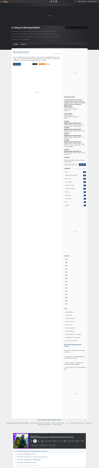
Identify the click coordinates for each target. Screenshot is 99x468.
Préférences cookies (57, 424)
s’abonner (35, 445)
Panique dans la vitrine (70, 328)
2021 (66, 259)
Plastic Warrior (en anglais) (71, 340)
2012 (66, 288)
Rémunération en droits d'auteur (77, 423)
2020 (66, 262)
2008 (66, 300)
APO (66, 202)
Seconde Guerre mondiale (71, 175)
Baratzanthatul (16, 423)
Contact (23, 44)
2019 (66, 265)
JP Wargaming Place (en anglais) (72, 337)
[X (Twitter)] (54, 1)
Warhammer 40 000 (69, 185)
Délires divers (68, 178)
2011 (66, 291)
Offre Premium (89, 423)
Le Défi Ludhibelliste (69, 331)
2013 (66, 284)
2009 (66, 297)
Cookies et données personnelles (44, 424)
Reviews (67, 192)
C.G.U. (67, 423)
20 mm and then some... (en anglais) (73, 334)
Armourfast (67, 367)
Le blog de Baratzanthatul (25, 27)
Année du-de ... (68, 195)
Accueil (16, 44)
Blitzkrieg (67, 205)
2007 (66, 304)
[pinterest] (56, 1)
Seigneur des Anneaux (70, 188)
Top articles (48, 423)
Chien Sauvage (68, 324)
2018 (66, 269)
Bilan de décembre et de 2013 (21, 52)
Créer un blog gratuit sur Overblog (37, 423)
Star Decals (67, 350)
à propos (54, 445)
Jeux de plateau (68, 182)
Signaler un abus (60, 423)
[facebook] (51, 1)
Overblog (59, 420)
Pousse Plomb (68, 315)
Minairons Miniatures (69, 362)
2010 (66, 294)
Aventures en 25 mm (69, 321)
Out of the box (68, 198)
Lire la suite (17, 64)
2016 (66, 275)
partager (45, 445)
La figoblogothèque (69, 312)
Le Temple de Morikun (70, 318)
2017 (66, 272)
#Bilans (59, 53)
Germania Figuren (69, 356)
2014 (66, 281)
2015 (66, 278)
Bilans (66, 172)
